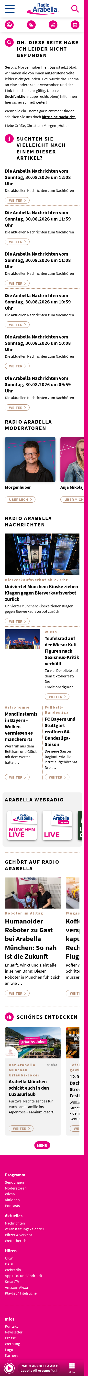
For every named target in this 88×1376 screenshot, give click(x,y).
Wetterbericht (16, 1236)
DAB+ (9, 1260)
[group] (21, 822)
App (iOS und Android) (23, 1271)
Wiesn (10, 1190)
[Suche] (75, 8)
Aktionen (12, 1195)
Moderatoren (16, 1184)
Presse (10, 1334)
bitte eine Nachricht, (59, 116)
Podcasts (12, 1201)
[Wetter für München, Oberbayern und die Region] (31, 24)
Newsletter (13, 1328)
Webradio (13, 1265)
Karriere (11, 1351)
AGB (8, 1357)
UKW (9, 1254)
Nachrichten (15, 1219)
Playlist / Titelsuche (21, 1289)
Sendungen (14, 1178)
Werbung (12, 1340)
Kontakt (11, 1322)
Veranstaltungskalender (24, 1225)
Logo (9, 1345)
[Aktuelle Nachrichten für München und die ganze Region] (9, 24)
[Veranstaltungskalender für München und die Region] (75, 24)
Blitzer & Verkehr (18, 1230)
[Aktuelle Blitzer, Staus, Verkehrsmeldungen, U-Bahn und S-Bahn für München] (53, 24)
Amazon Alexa (16, 1283)
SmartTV (12, 1277)
